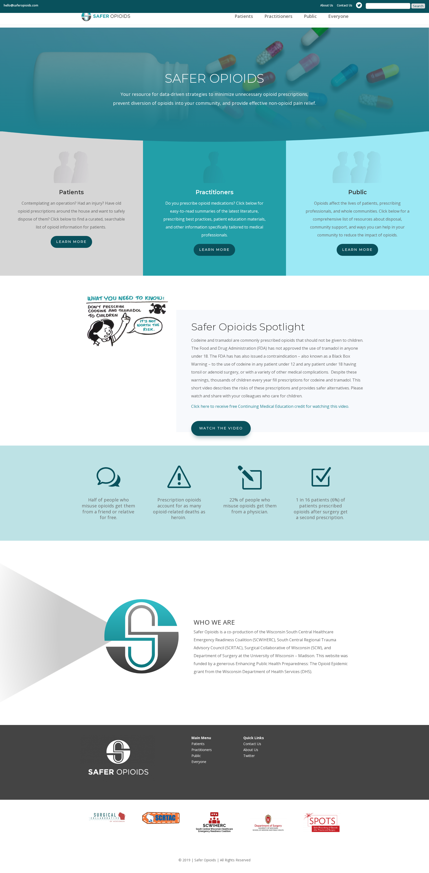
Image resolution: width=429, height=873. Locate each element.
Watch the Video (221, 428)
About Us (326, 5)
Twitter (249, 755)
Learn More (71, 241)
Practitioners (278, 16)
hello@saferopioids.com (21, 5)
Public (310, 16)
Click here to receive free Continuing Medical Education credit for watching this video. (270, 406)
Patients (244, 16)
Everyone (338, 16)
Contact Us (344, 5)
